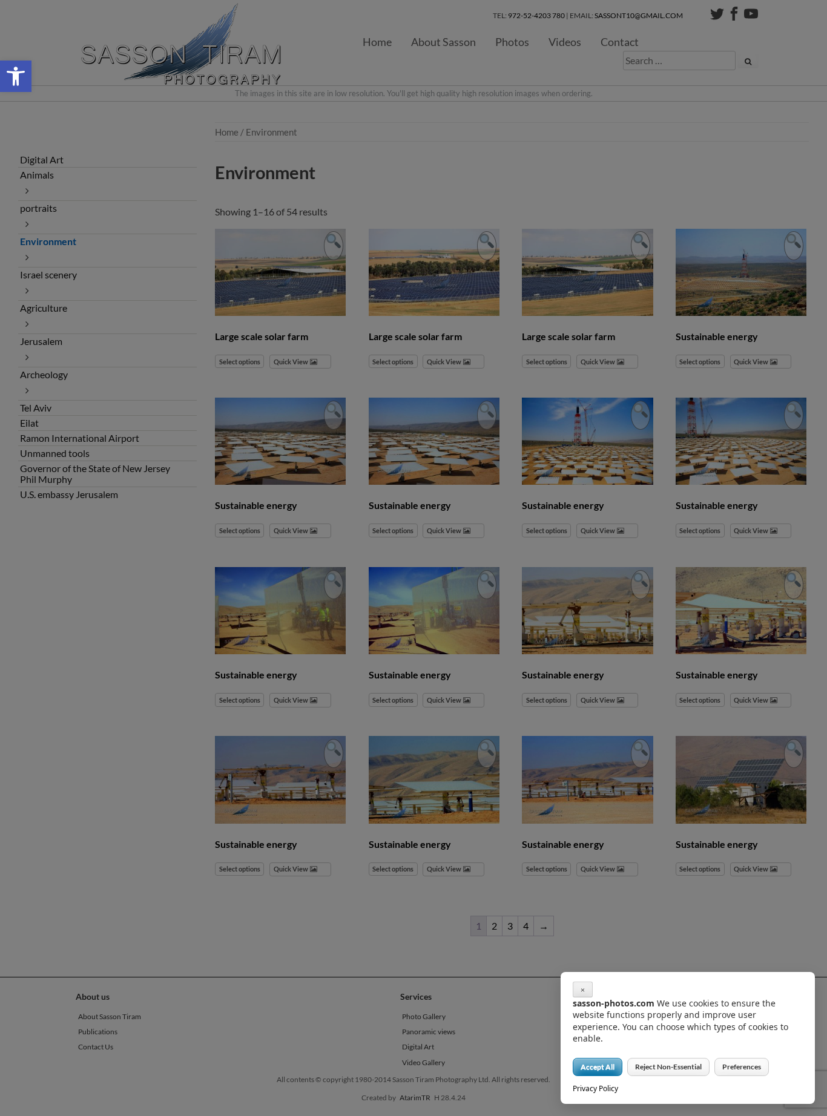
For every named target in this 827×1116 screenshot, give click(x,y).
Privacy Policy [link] (595, 1088)
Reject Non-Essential (668, 1066)
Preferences (741, 1066)
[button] (15, 76)
